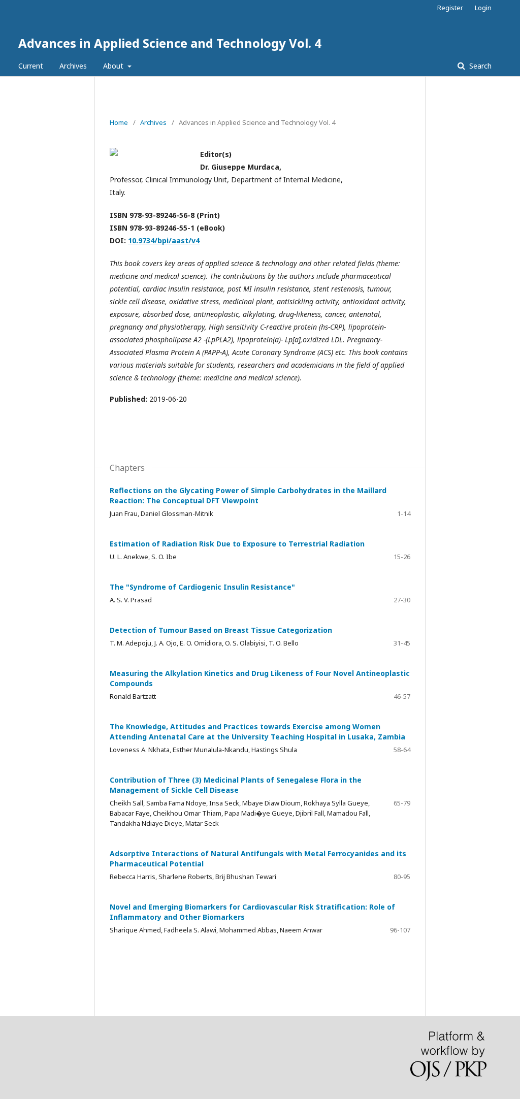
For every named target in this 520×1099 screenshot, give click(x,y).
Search (479, 66)
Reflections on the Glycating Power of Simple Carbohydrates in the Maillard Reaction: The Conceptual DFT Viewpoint (248, 495)
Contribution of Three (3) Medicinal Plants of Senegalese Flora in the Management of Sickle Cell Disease (236, 785)
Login (483, 7)
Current (30, 66)
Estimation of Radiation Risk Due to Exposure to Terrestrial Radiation (237, 543)
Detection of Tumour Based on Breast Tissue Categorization (221, 630)
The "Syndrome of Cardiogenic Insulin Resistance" (202, 587)
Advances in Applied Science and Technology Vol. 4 (169, 43)
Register (450, 7)
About (114, 66)
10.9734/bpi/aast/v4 (164, 240)
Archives (73, 66)
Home (119, 122)
